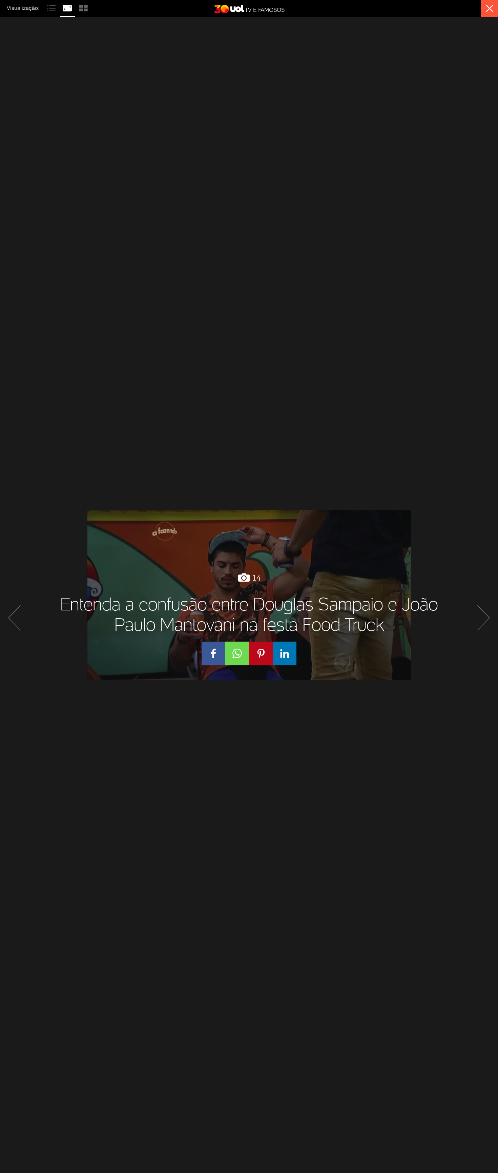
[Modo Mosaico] (83, 7)
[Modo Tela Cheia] (68, 7)
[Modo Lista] (52, 7)
